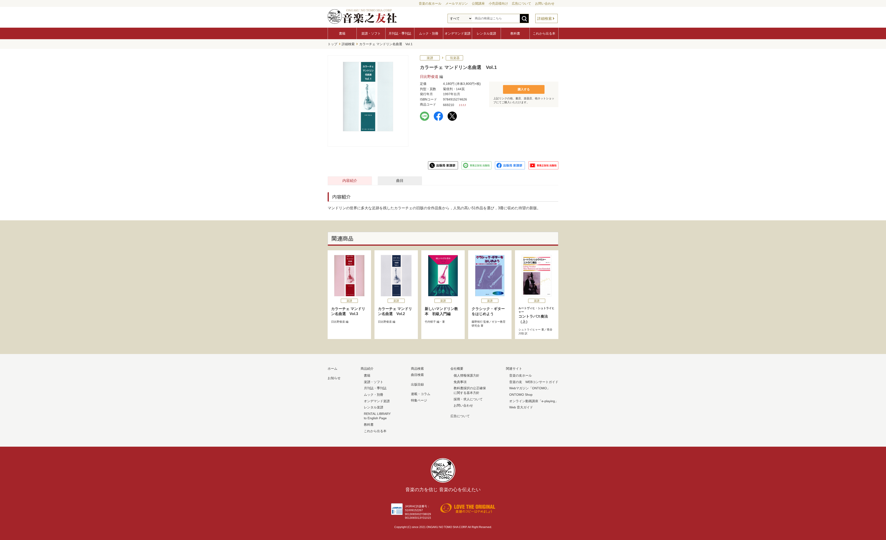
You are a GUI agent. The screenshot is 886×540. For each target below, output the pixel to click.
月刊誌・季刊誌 (400, 33)
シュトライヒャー (529, 329)
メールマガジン (456, 3)
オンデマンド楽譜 (457, 33)
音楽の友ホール (430, 3)
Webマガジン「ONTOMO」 (529, 388)
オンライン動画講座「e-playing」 (533, 401)
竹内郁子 (430, 321)
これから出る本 (544, 33)
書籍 (342, 33)
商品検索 (417, 368)
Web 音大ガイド (521, 407)
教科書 (515, 33)
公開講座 (478, 3)
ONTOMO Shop (521, 394)
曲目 (400, 181)
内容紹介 (349, 181)
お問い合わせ (544, 3)
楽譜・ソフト (371, 33)
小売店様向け (498, 3)
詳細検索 (544, 19)
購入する (524, 89)
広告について (521, 3)
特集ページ (419, 400)
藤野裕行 (477, 321)
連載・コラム (420, 394)
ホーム (332, 368)
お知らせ (334, 378)
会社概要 (456, 368)
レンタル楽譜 (486, 33)
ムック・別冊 (428, 33)
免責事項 (460, 382)
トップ (332, 44)
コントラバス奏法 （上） (536, 315)
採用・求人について (468, 399)
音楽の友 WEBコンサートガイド (533, 382)
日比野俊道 (429, 77)
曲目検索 (417, 375)
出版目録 (417, 384)
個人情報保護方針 (466, 375)
